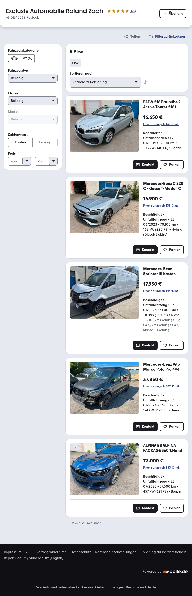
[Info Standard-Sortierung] (146, 82)
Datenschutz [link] (81, 552)
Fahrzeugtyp (18, 70)
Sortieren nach (82, 73)
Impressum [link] (13, 552)
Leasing (45, 142)
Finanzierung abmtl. (161, 124)
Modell (14, 112)
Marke (13, 93)
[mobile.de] (176, 572)
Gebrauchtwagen (109, 587)
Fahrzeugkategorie (23, 50)
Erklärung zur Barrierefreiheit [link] (163, 552)
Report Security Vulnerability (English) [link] (34, 558)
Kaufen (20, 142)
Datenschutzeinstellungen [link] (115, 552)
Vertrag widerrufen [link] (51, 552)
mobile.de (148, 587)
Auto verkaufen (55, 587)
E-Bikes (82, 587)
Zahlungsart (18, 134)
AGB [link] (29, 552)
